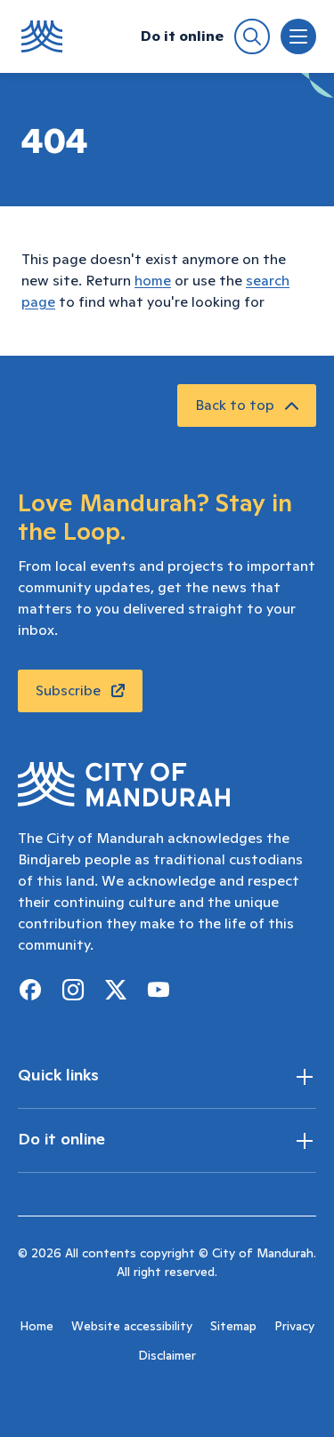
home (152, 281)
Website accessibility (131, 1327)
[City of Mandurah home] (41, 36)
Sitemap (233, 1327)
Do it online (182, 36)
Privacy (294, 1327)
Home (36, 1327)
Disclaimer (167, 1356)
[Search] (252, 36)
